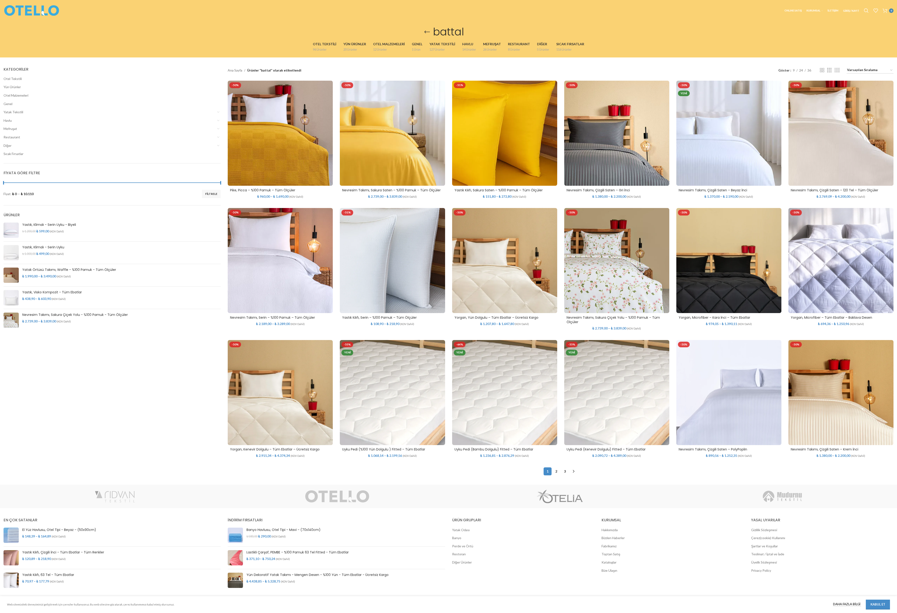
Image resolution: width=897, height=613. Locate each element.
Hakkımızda (610, 530)
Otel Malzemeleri (16, 95)
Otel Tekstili (13, 79)
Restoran (459, 554)
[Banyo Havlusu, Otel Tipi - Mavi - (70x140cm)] (235, 535)
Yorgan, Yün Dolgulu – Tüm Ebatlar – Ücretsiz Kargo (496, 317)
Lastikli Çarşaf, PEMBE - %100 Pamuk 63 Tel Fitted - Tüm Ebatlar (297, 552)
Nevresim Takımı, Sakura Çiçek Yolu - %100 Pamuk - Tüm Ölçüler (75, 315)
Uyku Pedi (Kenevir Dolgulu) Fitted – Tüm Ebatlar (606, 449)
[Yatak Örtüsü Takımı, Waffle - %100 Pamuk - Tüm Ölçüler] (11, 275)
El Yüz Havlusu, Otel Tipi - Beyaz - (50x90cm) (59, 530)
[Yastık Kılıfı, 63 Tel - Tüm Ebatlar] (11, 580)
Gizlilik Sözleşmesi (764, 530)
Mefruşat (10, 129)
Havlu (8, 120)
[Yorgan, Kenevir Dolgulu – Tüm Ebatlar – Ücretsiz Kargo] (280, 392)
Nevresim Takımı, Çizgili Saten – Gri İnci (598, 190)
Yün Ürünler (12, 87)
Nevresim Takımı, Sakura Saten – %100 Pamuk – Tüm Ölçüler (391, 190)
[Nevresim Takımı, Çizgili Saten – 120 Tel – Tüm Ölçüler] (840, 133)
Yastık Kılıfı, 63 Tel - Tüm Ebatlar (48, 575)
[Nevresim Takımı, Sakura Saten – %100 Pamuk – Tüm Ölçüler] (392, 133)
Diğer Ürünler (462, 562)
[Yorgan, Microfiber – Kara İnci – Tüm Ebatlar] (728, 260)
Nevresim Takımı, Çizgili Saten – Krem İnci (824, 449)
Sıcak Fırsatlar (13, 154)
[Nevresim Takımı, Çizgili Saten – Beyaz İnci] (728, 133)
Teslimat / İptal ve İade (767, 554)
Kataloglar (609, 562)
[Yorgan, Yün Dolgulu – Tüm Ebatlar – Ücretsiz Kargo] (504, 260)
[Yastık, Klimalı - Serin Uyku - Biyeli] (11, 230)
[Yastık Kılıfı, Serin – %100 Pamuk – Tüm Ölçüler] (392, 260)
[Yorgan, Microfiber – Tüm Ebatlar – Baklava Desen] (840, 260)
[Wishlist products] (875, 10)
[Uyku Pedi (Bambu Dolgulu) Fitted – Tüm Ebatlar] (504, 392)
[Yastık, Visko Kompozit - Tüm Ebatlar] (11, 297)
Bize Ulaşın (609, 570)
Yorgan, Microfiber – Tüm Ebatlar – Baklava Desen (831, 317)
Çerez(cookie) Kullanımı (768, 538)
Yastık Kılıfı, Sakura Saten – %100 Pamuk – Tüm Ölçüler (498, 190)
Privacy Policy (761, 570)
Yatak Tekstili (13, 112)
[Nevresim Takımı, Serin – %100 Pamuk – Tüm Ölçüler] (280, 260)
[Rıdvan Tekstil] (115, 496)
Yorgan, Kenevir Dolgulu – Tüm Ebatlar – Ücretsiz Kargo (275, 449)
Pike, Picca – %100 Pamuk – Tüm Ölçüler (262, 190)
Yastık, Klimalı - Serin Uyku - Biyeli (49, 225)
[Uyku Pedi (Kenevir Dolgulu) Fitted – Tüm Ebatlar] (616, 392)
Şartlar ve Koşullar (764, 546)
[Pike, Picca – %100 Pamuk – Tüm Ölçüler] (280, 133)
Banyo (456, 538)
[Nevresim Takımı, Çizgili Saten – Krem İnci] (840, 392)
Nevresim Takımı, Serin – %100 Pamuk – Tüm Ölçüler (272, 317)
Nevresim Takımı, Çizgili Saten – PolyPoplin (713, 449)
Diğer (7, 146)
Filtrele (211, 194)
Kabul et (878, 604)
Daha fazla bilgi (847, 604)
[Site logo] (32, 10)
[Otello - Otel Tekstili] (337, 496)
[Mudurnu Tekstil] (782, 496)
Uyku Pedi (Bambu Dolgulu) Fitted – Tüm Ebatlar (493, 449)
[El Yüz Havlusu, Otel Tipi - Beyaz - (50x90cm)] (11, 535)
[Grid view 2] (822, 70)
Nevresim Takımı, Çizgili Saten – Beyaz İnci (713, 190)
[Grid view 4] (837, 70)
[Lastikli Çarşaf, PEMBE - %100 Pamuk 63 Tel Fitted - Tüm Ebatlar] (235, 557)
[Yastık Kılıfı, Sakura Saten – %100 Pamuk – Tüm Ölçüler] (504, 133)
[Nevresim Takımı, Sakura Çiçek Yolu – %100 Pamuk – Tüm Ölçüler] (616, 260)
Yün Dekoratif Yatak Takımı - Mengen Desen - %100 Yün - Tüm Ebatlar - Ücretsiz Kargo (317, 575)
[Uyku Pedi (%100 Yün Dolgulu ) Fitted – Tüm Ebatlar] (392, 392)
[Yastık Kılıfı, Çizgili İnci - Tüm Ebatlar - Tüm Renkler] (11, 557)
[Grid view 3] (829, 70)
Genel (8, 104)
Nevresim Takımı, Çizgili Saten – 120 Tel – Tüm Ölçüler (834, 190)
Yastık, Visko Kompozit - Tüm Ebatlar (52, 292)
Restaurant (12, 137)
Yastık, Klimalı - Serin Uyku (43, 247)
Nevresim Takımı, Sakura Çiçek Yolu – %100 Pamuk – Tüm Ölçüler (613, 320)
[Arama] (866, 10)
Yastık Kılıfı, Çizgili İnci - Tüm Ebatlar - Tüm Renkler (63, 552)
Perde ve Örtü (462, 546)
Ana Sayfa (235, 70)
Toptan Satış (611, 554)
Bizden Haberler (613, 538)
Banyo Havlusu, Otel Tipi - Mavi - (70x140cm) (283, 530)
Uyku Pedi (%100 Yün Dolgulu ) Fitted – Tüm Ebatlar (383, 449)
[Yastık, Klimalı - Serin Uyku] (11, 252)
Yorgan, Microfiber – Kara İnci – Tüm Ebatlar (714, 317)
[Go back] (427, 32)
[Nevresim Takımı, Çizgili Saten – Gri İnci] (616, 133)
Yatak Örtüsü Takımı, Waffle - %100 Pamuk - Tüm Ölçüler (69, 270)
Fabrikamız (609, 546)
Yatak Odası (461, 530)
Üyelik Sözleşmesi (764, 562)
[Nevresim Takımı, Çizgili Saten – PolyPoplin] (728, 392)
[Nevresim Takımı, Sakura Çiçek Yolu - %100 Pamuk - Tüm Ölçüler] (11, 320)
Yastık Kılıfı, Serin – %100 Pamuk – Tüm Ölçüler (379, 317)
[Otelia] (560, 496)
